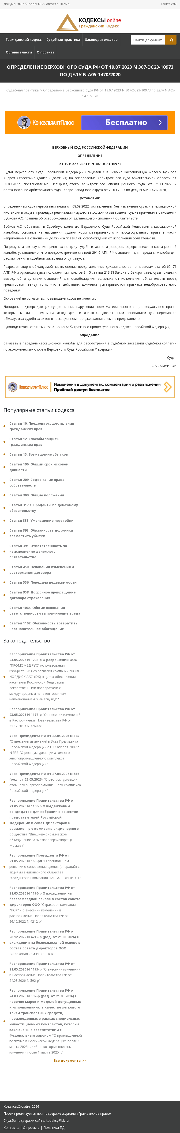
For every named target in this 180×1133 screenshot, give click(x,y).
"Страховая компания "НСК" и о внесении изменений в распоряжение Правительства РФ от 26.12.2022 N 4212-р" (44, 904)
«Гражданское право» (94, 1113)
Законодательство (101, 39)
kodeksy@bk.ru (57, 1120)
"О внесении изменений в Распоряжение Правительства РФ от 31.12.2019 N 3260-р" (44, 717)
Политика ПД (53, 1127)
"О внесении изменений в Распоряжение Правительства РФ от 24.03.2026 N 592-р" (44, 972)
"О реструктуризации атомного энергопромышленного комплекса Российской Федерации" (45, 782)
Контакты (168, 4)
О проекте (45, 52)
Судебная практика (63, 39)
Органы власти (19, 52)
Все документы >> (70, 1060)
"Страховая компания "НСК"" (44, 942)
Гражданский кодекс (23, 39)
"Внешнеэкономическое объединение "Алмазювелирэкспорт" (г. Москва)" (44, 823)
